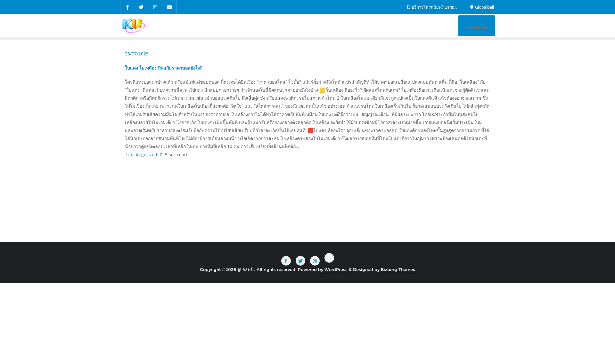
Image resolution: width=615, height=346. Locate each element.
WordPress (336, 269)
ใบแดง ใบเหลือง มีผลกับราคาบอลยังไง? (163, 68)
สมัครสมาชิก (476, 27)
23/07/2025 (137, 54)
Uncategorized (141, 155)
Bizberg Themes (398, 269)
